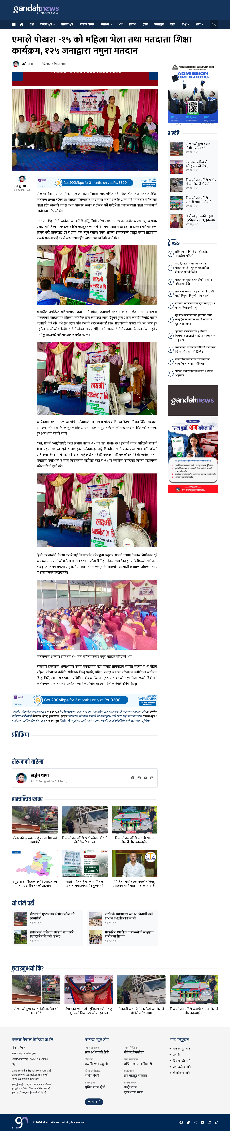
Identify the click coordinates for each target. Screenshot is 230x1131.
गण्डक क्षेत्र (46, 24)
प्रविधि (132, 24)
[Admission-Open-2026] (193, 94)
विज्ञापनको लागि (182, 1061)
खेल (172, 24)
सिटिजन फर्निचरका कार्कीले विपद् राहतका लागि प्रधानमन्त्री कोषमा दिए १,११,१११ (134, 886)
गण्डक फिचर (87, 24)
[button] (214, 24)
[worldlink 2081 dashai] (97, 182)
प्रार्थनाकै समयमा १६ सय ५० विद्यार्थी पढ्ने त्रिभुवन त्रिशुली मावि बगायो (129, 916)
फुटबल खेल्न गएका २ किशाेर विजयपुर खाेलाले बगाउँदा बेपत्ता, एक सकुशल (195, 336)
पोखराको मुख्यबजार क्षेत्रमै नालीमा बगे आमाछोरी (34, 840)
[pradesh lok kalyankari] (193, 455)
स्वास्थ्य (105, 24)
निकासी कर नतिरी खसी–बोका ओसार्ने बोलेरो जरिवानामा (84, 840)
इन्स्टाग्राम (54, 716)
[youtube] (145, 778)
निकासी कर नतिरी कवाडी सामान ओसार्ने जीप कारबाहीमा (134, 840)
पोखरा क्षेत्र (67, 24)
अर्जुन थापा (40, 775)
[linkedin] (209, 1122)
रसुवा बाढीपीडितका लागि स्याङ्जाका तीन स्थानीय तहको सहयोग (35, 884)
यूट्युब (63, 716)
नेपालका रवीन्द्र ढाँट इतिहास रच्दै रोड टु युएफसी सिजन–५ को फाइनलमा (88, 1011)
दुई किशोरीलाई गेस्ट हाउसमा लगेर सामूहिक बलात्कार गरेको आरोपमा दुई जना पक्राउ (193, 319)
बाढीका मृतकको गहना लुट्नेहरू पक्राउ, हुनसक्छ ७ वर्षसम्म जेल (200, 220)
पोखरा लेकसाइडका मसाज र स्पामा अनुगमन (194, 373)
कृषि (145, 24)
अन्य (198, 24)
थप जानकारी (94, 1102)
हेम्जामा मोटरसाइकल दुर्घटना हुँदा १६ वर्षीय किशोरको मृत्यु (195, 305)
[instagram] (139, 778)
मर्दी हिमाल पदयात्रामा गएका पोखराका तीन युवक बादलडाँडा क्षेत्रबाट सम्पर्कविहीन (192, 268)
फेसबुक (36, 716)
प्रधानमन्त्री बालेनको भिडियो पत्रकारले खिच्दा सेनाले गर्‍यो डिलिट (52, 934)
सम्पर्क (176, 1055)
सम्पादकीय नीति (182, 1067)
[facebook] (132, 778)
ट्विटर (44, 716)
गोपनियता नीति (181, 1073)
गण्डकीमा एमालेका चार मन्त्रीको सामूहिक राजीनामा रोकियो (129, 934)
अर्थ (120, 24)
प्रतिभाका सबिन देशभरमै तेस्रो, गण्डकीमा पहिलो (191, 254)
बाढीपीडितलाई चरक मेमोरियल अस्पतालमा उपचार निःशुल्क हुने (84, 884)
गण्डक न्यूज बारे (181, 1048)
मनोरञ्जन (159, 24)
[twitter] (188, 1122)
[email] (151, 778)
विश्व (184, 24)
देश (32, 24)
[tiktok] (216, 1122)
